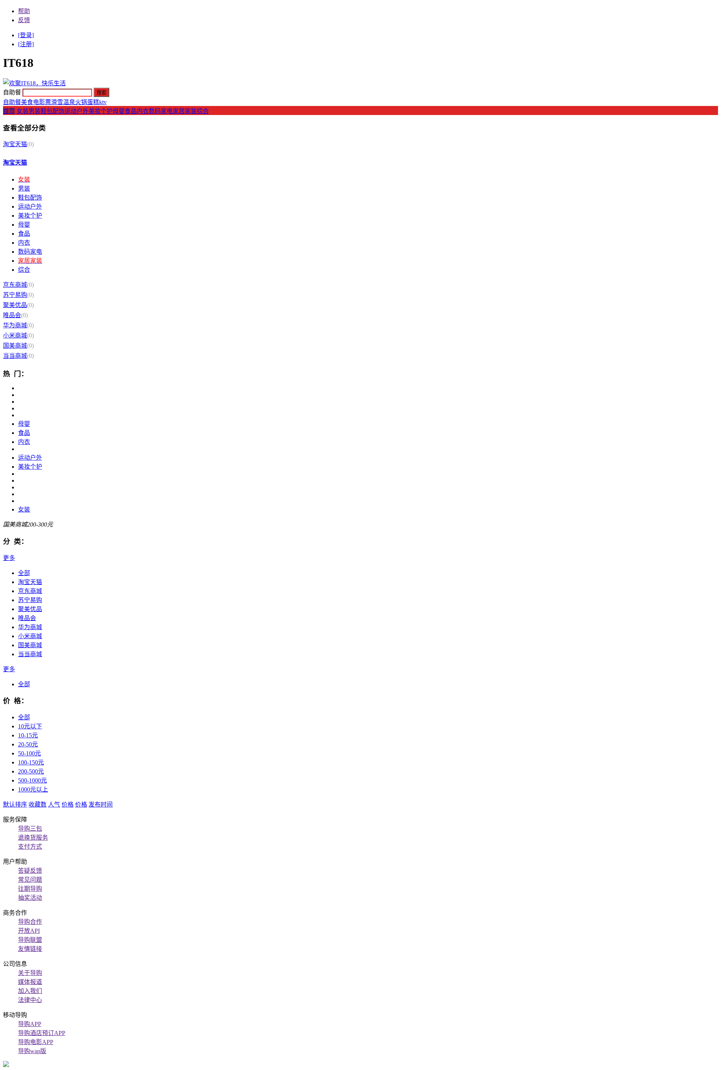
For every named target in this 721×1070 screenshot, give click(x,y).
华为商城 (15, 325)
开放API (29, 931)
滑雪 (57, 102)
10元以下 (30, 726)
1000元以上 (33, 789)
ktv (103, 102)
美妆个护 (101, 111)
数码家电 (161, 111)
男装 (35, 111)
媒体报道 (30, 982)
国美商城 (15, 345)
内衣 (143, 111)
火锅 (81, 102)
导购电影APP (35, 1042)
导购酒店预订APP (41, 1033)
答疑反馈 (30, 870)
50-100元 (29, 753)
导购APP (29, 1024)
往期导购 (30, 888)
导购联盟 (30, 940)
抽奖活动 (30, 897)
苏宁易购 (15, 295)
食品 (131, 111)
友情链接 (30, 949)
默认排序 (15, 804)
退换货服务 (33, 837)
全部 (24, 573)
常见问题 (30, 879)
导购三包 (30, 828)
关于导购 (30, 973)
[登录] (26, 35)
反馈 (24, 20)
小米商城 (15, 335)
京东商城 (15, 284)
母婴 (119, 111)
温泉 (69, 102)
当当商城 (15, 356)
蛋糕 (93, 102)
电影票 (42, 102)
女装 (23, 111)
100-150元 (31, 762)
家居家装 (185, 111)
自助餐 (12, 102)
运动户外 (77, 111)
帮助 (24, 11)
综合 (203, 111)
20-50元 (28, 744)
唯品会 (12, 315)
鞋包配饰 (53, 111)
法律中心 (30, 1000)
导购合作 (30, 922)
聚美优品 (15, 305)
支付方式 (30, 846)
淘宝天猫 (15, 144)
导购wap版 (32, 1051)
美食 (27, 102)
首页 (9, 111)
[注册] (26, 44)
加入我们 (30, 991)
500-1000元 (32, 780)
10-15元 (28, 735)
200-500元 (31, 771)
